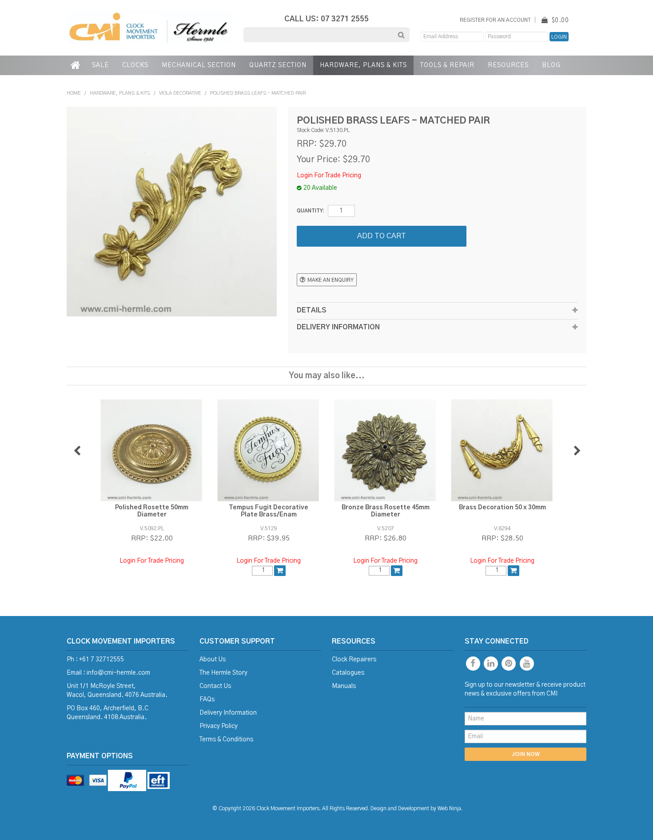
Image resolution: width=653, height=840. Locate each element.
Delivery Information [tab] (338, 327)
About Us (212, 659)
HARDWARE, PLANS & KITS (363, 65)
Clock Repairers (354, 659)
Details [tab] (311, 310)
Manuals (344, 686)
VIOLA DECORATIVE (180, 93)
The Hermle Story (223, 673)
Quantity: (310, 210)
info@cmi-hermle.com (118, 673)
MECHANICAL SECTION (199, 65)
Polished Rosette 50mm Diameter (151, 510)
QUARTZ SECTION (278, 65)
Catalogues (348, 673)
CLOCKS (135, 65)
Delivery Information (228, 713)
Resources (508, 65)
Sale (100, 65)
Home (76, 65)
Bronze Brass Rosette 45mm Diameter (386, 510)
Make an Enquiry (330, 280)
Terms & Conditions (226, 739)
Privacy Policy (218, 726)
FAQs (207, 699)
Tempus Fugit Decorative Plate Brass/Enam (268, 510)
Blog (551, 65)
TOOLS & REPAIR (447, 65)
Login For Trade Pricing (329, 175)
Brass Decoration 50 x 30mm (502, 507)
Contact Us (215, 686)
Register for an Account (495, 20)
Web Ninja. (450, 808)
